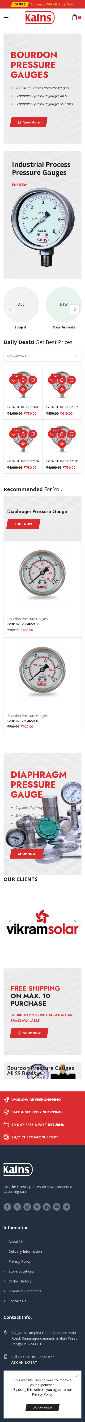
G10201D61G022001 (23, 406)
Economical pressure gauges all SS (41, 95)
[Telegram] (66, 1207)
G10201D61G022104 (23, 461)
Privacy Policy (42, 1394)
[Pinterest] (37, 1207)
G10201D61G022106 (62, 461)
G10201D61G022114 (62, 406)
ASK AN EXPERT (24, 1362)
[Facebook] (7, 1207)
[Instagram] (27, 1207)
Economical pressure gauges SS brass (44, 103)
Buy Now (19, 184)
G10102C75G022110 (23, 720)
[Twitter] (17, 1207)
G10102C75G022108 (23, 624)
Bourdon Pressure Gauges (27, 619)
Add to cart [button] (23, 380)
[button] (20, 4)
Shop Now (66, 4)
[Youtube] (56, 1207)
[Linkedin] (47, 1207)
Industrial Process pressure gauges (42, 87)
